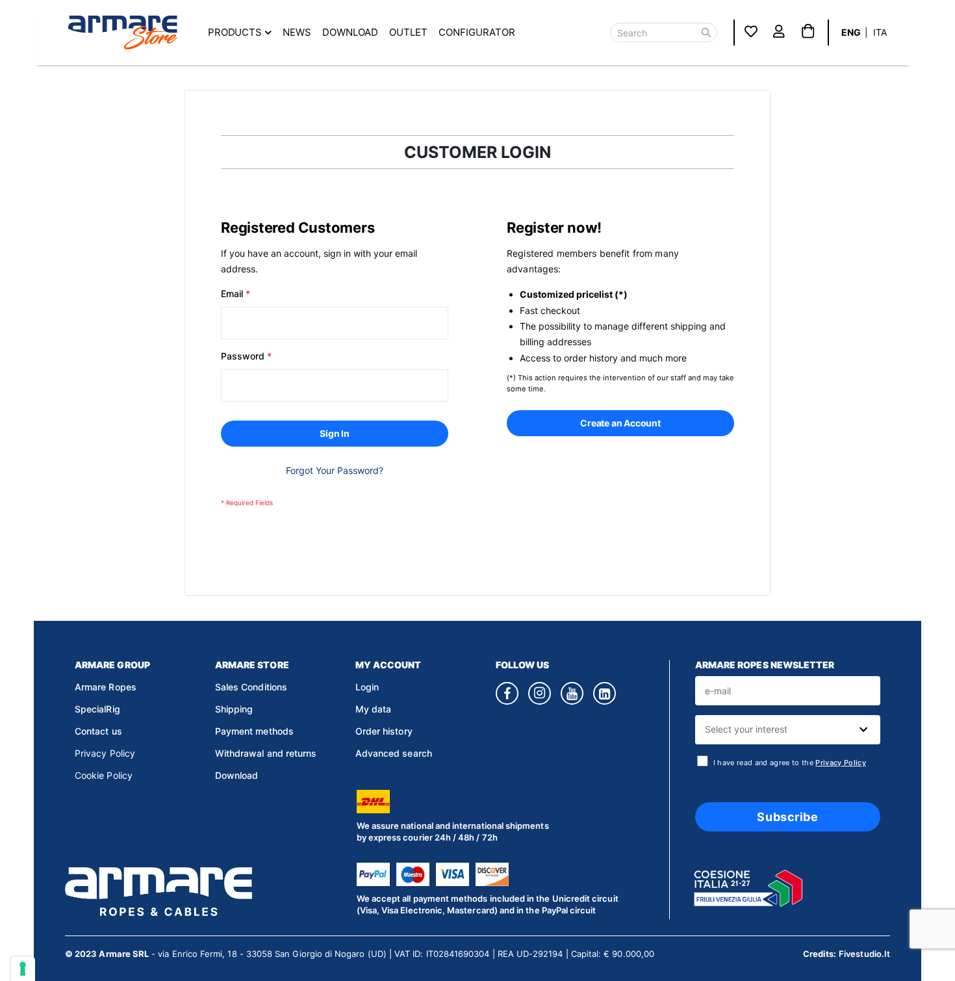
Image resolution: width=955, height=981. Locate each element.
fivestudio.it (864, 953)
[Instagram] (539, 693)
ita (880, 32)
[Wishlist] (751, 32)
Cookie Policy (104, 775)
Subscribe (787, 817)
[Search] (706, 32)
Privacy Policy (105, 753)
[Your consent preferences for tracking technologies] (22, 968)
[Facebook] (507, 693)
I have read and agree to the (789, 762)
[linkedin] (604, 693)
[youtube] (572, 693)
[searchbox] (786, 729)
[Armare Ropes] (122, 32)
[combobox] (787, 729)
